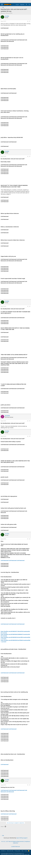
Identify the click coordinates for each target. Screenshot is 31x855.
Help (22, 850)
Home (25, 850)
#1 (29, 21)
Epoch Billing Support (22, 838)
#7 (29, 785)
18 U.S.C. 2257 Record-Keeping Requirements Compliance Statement (15, 842)
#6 (29, 539)
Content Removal (15, 846)
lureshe (3, 13)
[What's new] (26, 4)
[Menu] (2, 4)
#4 (29, 420)
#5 (29, 436)
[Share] (28, 21)
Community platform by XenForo (12, 853)
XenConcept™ (22, 854)
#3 (29, 306)
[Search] (29, 4)
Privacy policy (17, 850)
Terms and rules (10, 850)
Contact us (3, 850)
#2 (29, 156)
